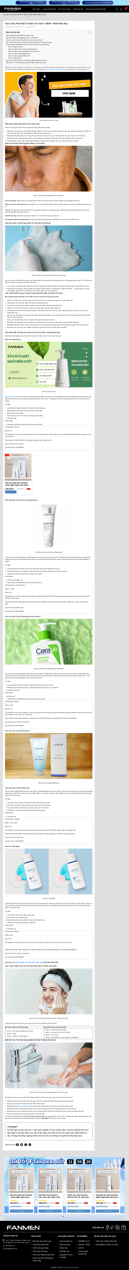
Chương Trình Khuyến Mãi (96, 9)
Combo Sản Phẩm (49, 9)
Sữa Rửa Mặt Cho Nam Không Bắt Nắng (29, 962)
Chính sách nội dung (40, 1251)
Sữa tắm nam (64, 1251)
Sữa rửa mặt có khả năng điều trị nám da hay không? (24, 40)
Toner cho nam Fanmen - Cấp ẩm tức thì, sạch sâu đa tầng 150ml (78, 1196)
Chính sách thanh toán (41, 1244)
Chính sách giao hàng (40, 1248)
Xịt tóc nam (64, 1248)
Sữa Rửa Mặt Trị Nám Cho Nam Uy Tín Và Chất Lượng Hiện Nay (27, 44)
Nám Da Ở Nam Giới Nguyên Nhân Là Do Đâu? (22, 38)
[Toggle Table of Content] (88, 32)
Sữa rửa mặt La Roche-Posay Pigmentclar (22, 49)
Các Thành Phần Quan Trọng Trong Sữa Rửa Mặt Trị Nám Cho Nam (29, 42)
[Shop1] (23, 1227)
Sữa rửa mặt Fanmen (15, 47)
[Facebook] (107, 1227)
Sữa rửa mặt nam (66, 1241)
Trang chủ (6, 14)
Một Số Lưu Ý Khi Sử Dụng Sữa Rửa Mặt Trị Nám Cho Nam (26, 62)
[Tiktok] (112, 1227)
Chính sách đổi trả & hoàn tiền (43, 1255)
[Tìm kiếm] (117, 9)
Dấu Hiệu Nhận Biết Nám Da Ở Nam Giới (20, 35)
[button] (63, 1216)
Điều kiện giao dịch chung (42, 1241)
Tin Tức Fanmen (64, 9)
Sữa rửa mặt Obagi (14, 58)
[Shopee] (123, 1227)
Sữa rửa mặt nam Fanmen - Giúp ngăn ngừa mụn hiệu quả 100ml (17, 484)
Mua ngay (11, 492)
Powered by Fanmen (73, 1267)
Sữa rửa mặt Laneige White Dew (19, 53)
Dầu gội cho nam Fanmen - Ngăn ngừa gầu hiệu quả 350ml (107, 1196)
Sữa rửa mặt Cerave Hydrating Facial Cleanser (24, 51)
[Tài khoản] (121, 9)
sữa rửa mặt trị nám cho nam (55, 69)
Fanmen (63, 1267)
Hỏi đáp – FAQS (84, 1244)
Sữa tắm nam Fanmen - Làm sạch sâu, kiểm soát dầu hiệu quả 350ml (49, 1196)
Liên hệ (81, 1248)
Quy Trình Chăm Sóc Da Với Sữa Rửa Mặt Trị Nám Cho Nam (26, 60)
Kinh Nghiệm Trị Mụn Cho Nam (107, 1244)
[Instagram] (117, 1227)
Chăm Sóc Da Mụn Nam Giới (106, 1241)
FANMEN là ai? (83, 1241)
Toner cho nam (65, 1244)
